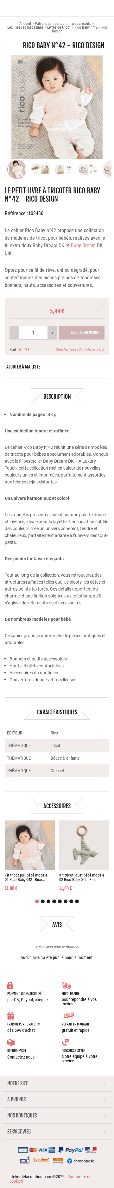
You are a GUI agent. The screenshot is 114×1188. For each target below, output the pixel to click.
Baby (76, 245)
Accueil (25, 23)
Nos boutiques (22, 1115)
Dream (89, 245)
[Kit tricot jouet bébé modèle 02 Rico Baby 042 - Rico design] (84, 845)
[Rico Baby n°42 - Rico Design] (19, 169)
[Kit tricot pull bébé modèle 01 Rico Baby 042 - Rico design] (30, 845)
